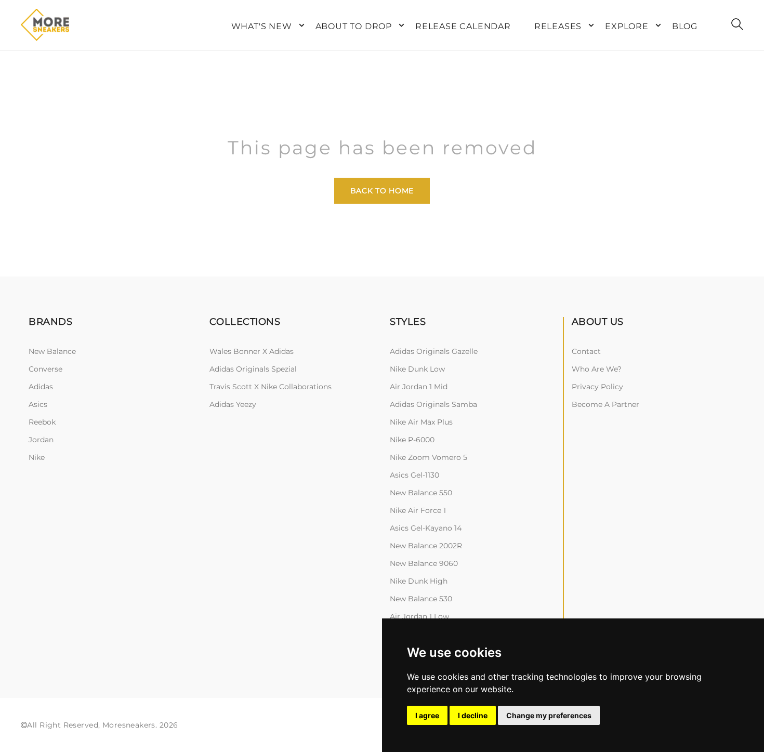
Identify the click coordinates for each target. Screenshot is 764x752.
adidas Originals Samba (433, 404)
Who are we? (597, 369)
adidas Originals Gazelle (434, 351)
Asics (38, 404)
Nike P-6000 (412, 439)
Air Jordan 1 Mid (418, 386)
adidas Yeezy (232, 404)
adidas (41, 386)
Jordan (41, 439)
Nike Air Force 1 (418, 510)
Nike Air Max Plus (421, 422)
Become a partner (605, 404)
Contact (586, 351)
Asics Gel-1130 (414, 475)
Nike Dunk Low (417, 369)
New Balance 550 (421, 492)
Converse (45, 369)
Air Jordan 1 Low (419, 616)
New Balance (52, 351)
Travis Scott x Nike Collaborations (270, 386)
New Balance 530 (421, 598)
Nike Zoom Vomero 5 (428, 457)
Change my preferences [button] (548, 715)
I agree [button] (427, 715)
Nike (37, 457)
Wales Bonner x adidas (251, 351)
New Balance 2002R (426, 545)
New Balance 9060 (424, 563)
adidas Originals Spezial (253, 369)
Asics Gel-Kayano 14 (426, 528)
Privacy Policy (597, 386)
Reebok (42, 422)
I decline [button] (473, 715)
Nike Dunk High (418, 581)
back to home (382, 190)
